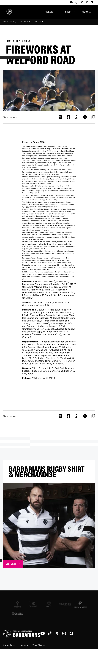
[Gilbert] (33, 604)
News (12, 22)
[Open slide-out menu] (86, 12)
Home (5, 22)
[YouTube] (71, 2)
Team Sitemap (39, 645)
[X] (82, 2)
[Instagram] (87, 2)
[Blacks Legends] (17, 614)
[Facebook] (92, 2)
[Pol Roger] (49, 604)
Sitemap (24, 645)
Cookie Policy (9, 645)
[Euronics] (64, 604)
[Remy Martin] (80, 604)
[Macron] (17, 604)
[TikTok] (77, 2)
